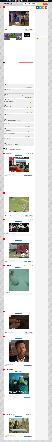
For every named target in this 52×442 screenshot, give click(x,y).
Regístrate (41, 0)
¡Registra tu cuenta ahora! (8, 150)
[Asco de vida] (7, 1)
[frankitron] (5, 105)
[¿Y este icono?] (5, 109)
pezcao (8, 99)
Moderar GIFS (46, 3)
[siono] (5, 119)
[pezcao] (5, 99)
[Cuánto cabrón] (15, 1)
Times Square (8, 219)
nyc (8, 233)
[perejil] (5, 143)
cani (13, 395)
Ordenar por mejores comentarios (29, 62)
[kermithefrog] (5, 89)
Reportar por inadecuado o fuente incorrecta (29, 30)
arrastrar (14, 174)
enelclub (8, 84)
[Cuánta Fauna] (21, 1)
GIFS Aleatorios (34, 3)
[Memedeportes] (10, 1)
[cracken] (5, 138)
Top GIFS (29, 3)
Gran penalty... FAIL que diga (10, 238)
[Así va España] (13, 1)
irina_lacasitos (27, 414)
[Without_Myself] (5, 94)
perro (10, 174)
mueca (12, 364)
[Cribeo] (18, 1)
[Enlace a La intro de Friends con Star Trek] (27, 35)
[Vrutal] (16, 1)
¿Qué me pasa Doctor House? (10, 336)
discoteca (11, 395)
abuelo (17, 395)
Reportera (13, 435)
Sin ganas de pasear (9, 153)
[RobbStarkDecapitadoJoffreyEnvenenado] (5, 133)
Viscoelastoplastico (27, 336)
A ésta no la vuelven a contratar (10, 414)
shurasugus (28, 265)
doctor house (9, 364)
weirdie (28, 311)
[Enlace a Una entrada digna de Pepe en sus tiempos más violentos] (13, 35)
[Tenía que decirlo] (24, 1)
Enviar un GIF (40, 3)
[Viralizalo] (27, 1)
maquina (9, 395)
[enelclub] (5, 84)
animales (9, 292)
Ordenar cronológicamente (22, 62)
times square (14, 233)
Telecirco (11, 435)
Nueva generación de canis (10, 369)
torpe (8, 435)
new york (12, 233)
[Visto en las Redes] (12, 1)
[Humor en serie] (19, 1)
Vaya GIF (37, 40)
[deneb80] (5, 123)
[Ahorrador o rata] (25, 1)
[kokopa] (5, 128)
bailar (15, 395)
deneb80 (8, 123)
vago (8, 174)
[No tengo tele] (22, 1)
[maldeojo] (5, 114)
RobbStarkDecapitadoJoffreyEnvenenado (11, 133)
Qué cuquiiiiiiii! (8, 311)
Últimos (25, 3)
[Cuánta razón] (9, 1)
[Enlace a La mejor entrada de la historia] (19, 37)
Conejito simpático (8, 265)
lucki (7, 109)
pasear (12, 174)
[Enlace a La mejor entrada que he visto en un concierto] (7, 36)
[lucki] (5, 109)
